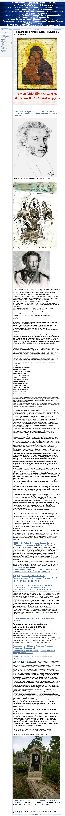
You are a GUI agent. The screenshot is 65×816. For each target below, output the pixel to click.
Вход (63, 26)
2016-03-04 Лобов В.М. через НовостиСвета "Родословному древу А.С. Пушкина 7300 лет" (34, 544)
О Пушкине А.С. (36, 811)
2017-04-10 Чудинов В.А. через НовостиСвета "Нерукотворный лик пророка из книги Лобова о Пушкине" (35, 113)
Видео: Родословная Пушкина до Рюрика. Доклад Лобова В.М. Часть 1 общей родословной (35, 571)
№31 (20, 812)
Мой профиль (31, 26)
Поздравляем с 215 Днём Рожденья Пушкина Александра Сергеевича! (33, 647)
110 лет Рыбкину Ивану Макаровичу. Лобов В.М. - (35, 800)
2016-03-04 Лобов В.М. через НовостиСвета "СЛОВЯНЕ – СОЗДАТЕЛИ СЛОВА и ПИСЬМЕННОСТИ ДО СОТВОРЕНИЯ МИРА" (33, 587)
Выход (57, 26)
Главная (16, 26)
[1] (30, 358)
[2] (23, 373)
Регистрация (45, 26)
